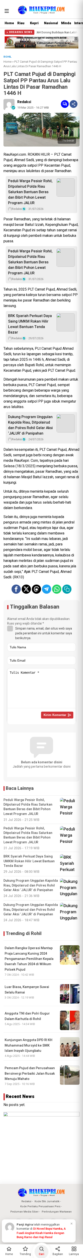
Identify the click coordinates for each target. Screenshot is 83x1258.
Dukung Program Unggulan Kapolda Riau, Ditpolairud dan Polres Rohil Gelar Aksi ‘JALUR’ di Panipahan (30, 425)
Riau (20, 23)
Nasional (51, 23)
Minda (66, 23)
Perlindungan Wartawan (57, 1211)
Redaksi (24, 102)
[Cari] (75, 10)
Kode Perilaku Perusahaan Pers (40, 1206)
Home (9, 23)
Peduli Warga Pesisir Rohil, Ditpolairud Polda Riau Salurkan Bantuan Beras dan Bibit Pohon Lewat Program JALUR (30, 192)
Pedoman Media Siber (24, 1211)
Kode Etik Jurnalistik (47, 1201)
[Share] (73, 104)
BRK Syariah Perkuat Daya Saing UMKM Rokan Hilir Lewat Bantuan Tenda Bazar (30, 324)
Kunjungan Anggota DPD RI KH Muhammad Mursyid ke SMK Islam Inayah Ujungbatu (28, 1045)
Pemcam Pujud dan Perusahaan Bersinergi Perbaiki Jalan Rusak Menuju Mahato (30, 1073)
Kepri (34, 23)
